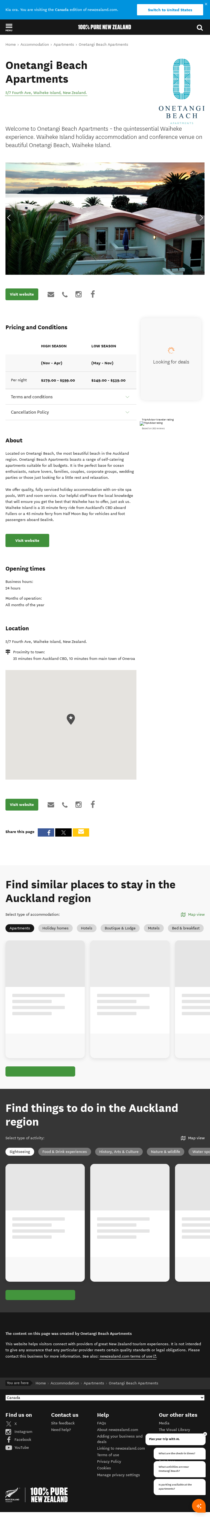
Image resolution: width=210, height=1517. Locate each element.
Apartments (20, 928)
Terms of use (108, 1455)
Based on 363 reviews (153, 428)
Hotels (86, 928)
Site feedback (63, 1423)
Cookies (104, 1468)
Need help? (61, 1429)
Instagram (22, 1431)
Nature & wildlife (165, 1151)
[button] (8, 27)
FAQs (101, 1423)
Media (164, 1423)
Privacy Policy (109, 1461)
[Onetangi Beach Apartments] (182, 91)
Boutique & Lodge (120, 928)
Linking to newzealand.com (121, 1448)
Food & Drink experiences (64, 1151)
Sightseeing (20, 1151)
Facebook (22, 1439)
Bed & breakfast (186, 928)
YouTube (21, 1447)
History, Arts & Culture (119, 1151)
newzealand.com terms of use (128, 1356)
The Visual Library (174, 1429)
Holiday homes (55, 928)
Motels (154, 928)
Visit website (22, 294)
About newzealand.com (117, 1429)
